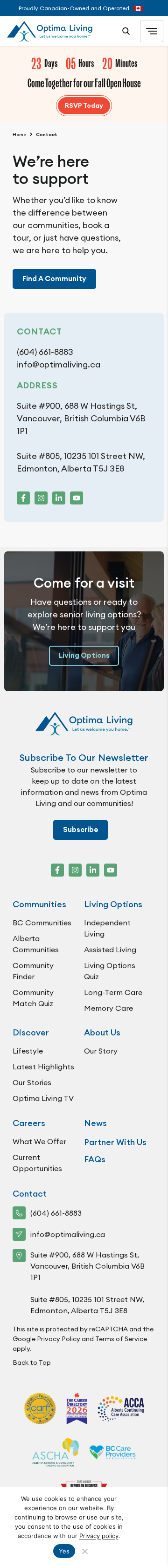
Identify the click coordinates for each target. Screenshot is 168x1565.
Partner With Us (115, 1142)
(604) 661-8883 (45, 352)
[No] (84, 1551)
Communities (39, 904)
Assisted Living (110, 949)
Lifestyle (28, 1050)
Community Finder (33, 971)
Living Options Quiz (109, 971)
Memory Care (108, 1008)
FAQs (94, 1159)
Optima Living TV (43, 1098)
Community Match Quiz (33, 998)
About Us (102, 1032)
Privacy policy (99, 1535)
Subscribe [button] (80, 829)
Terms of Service (121, 1339)
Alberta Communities (36, 944)
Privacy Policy (58, 1339)
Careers (29, 1123)
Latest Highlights (43, 1066)
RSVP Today (84, 105)
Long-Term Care (113, 992)
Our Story (101, 1050)
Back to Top (32, 1362)
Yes (64, 1551)
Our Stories (32, 1082)
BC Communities (42, 922)
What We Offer (39, 1141)
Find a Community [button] (54, 278)
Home (20, 134)
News (95, 1123)
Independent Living (107, 928)
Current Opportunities (37, 1162)
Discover (31, 1032)
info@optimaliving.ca (58, 364)
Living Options (84, 655)
